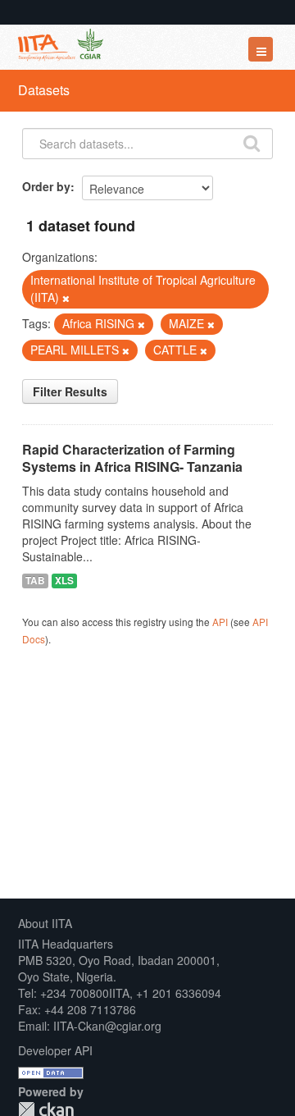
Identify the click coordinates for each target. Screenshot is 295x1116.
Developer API (55, 1050)
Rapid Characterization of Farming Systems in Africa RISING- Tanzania (132, 458)
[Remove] (66, 297)
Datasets (44, 89)
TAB (35, 581)
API (220, 622)
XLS (64, 581)
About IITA (45, 923)
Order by (46, 186)
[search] (252, 142)
